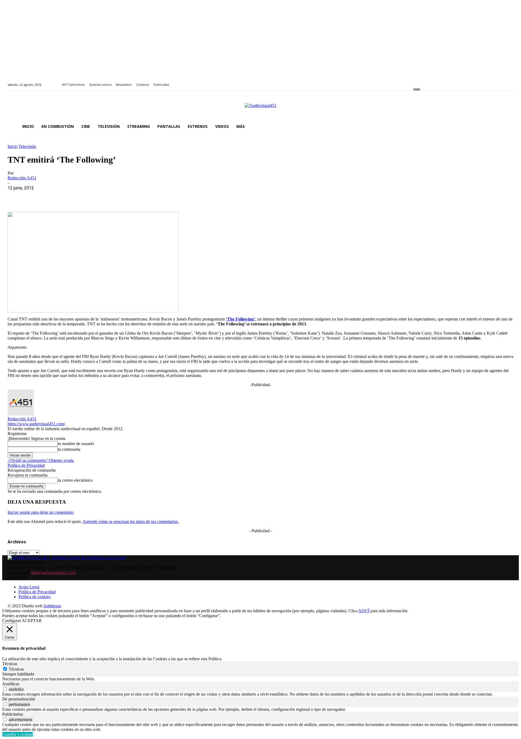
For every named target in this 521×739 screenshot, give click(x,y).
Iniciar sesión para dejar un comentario (41, 512)
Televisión (27, 146)
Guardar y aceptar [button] (17, 734)
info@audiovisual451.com (53, 572)
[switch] (5, 689)
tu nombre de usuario (76, 443)
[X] (36, 196)
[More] (134, 196)
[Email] (95, 196)
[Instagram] (421, 81)
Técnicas (16, 669)
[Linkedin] (428, 81)
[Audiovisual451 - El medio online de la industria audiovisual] (260, 108)
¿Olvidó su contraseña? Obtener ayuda (41, 460)
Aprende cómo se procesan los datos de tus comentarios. (130, 521)
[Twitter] (434, 81)
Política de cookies (34, 596)
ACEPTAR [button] (32, 620)
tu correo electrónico (75, 480)
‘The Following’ (240, 319)
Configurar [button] (11, 620)
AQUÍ (363, 610)
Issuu (417, 88)
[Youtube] (440, 81)
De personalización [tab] (18, 699)
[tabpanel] (260, 679)
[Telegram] (114, 196)
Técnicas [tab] (9, 663)
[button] (506, 126)
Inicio (12, 146)
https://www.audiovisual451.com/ (36, 423)
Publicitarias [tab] (12, 714)
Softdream (52, 606)
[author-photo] (21, 414)
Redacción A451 (22, 178)
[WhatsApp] (56, 196)
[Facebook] (415, 81)
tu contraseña (69, 449)
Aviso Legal (28, 587)
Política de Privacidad (26, 465)
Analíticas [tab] (10, 683)
